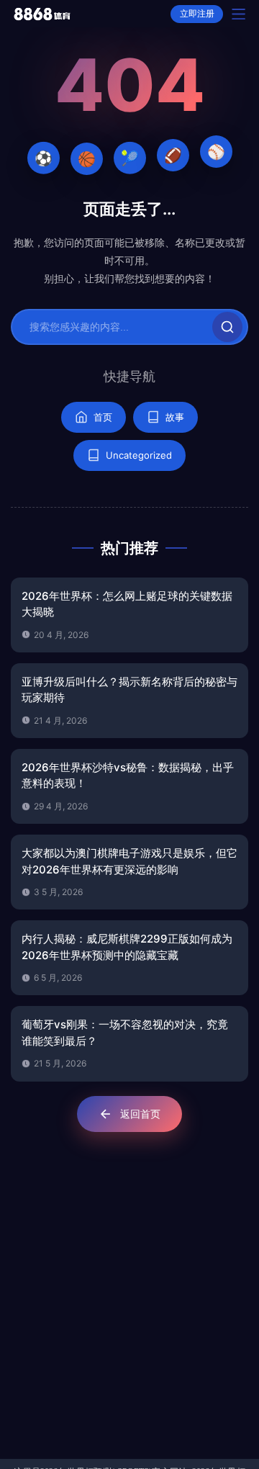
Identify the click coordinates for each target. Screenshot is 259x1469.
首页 (103, 417)
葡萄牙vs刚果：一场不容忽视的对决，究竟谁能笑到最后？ (125, 1032)
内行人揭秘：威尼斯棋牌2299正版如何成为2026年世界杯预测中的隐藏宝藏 (127, 947)
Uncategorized (139, 455)
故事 (174, 417)
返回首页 (140, 1114)
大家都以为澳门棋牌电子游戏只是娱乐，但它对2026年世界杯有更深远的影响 (129, 861)
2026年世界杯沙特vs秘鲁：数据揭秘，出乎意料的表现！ (128, 775)
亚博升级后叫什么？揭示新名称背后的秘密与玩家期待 (129, 690)
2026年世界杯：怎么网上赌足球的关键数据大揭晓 (127, 604)
